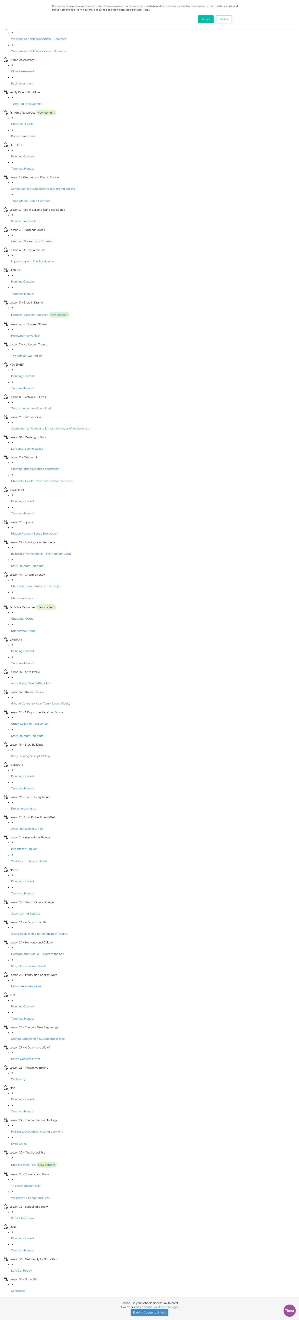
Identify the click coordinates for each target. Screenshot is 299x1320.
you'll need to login (166, 1307)
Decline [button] (223, 19)
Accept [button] (206, 19)
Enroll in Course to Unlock (149, 1312)
